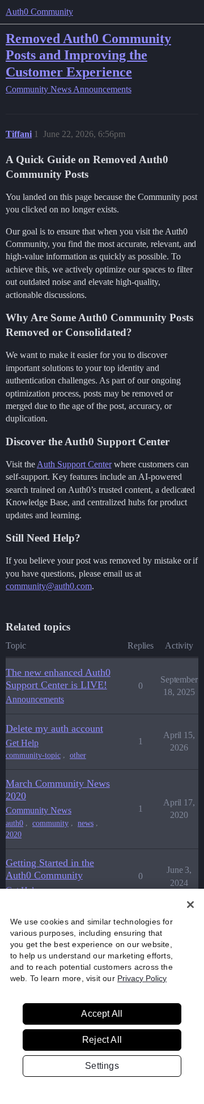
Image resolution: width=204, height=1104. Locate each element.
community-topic (33, 755)
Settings (102, 1066)
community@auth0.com (49, 586)
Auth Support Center (74, 464)
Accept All (101, 1013)
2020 (14, 834)
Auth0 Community (39, 11)
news (86, 823)
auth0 (14, 823)
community (50, 823)
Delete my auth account (54, 728)
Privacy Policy (142, 978)
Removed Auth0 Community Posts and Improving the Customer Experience (88, 55)
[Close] (190, 904)
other (78, 755)
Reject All (102, 1040)
